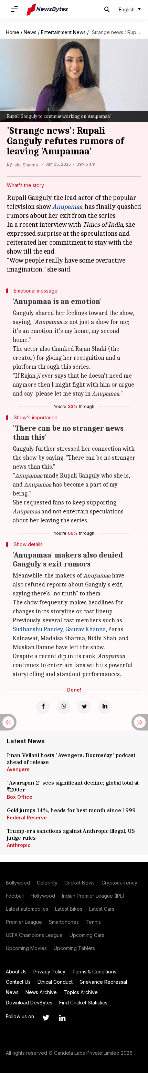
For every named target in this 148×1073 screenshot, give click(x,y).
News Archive (41, 992)
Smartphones (64, 922)
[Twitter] (84, 707)
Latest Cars (101, 909)
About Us (16, 971)
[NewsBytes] (47, 9)
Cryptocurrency (119, 883)
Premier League (24, 922)
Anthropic (19, 845)
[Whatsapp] (64, 707)
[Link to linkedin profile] (62, 1018)
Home (12, 32)
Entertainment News (63, 32)
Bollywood (18, 883)
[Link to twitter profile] (46, 1018)
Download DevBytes (29, 1002)
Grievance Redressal (103, 982)
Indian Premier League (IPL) (93, 896)
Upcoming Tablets (74, 948)
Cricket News (79, 883)
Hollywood (43, 896)
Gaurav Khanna (85, 629)
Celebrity (47, 883)
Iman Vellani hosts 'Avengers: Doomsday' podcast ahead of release (71, 759)
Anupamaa (67, 207)
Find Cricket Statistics (83, 1002)
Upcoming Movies (26, 948)
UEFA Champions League (34, 935)
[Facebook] (43, 707)
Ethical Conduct (55, 982)
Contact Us (18, 982)
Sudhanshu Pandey (38, 629)
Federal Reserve (27, 817)
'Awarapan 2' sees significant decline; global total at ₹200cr (73, 786)
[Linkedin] (105, 707)
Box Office (19, 797)
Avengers (18, 769)
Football (15, 896)
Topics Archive (81, 992)
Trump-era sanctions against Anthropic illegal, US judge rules (71, 834)
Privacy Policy (49, 971)
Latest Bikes (68, 909)
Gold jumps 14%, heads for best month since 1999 (71, 810)
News (30, 32)
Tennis (93, 922)
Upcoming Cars (87, 935)
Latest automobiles (27, 909)
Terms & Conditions (94, 971)
